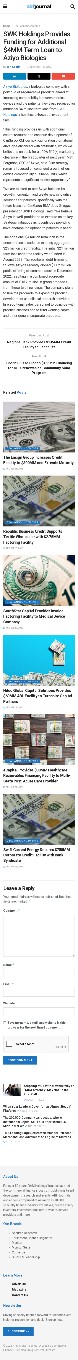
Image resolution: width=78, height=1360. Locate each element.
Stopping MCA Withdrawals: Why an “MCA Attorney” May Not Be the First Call (49, 1090)
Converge (18, 1252)
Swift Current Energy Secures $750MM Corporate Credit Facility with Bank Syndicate (36, 855)
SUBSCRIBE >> (18, 1331)
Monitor (17, 1242)
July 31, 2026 (12, 1141)
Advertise (19, 1284)
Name (9, 965)
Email (8, 984)
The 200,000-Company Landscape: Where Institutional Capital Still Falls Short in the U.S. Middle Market (35, 1122)
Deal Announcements (27, 26)
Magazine (19, 1289)
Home (6, 26)
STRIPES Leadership (26, 1257)
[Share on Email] (63, 76)
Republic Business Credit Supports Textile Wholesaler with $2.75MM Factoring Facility (32, 536)
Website (9, 1003)
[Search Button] (72, 6)
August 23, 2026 (14, 469)
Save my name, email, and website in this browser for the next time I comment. (37, 1025)
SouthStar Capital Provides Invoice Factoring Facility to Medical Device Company (34, 616)
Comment (11, 910)
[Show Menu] (5, 6)
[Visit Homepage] (38, 6)
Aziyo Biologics (15, 87)
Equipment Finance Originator (32, 1238)
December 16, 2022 (40, 66)
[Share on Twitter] (39, 76)
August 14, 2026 (35, 1100)
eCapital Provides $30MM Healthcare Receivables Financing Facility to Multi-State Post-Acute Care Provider (37, 775)
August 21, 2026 (14, 707)
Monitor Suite (21, 1247)
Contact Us (20, 1295)
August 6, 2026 (35, 1126)
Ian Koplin (14, 66)
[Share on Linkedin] (14, 76)
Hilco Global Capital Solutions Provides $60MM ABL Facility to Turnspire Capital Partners (37, 696)
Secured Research (24, 1233)
